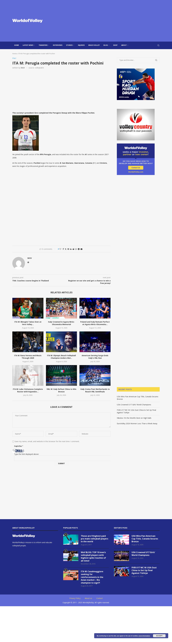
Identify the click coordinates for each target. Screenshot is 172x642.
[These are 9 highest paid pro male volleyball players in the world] (70, 540)
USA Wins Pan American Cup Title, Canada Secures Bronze (145, 539)
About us (88, 598)
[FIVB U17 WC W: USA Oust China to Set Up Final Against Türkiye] (121, 571)
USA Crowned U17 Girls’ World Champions (134, 404)
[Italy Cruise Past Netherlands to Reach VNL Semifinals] (95, 375)
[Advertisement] (111, 20)
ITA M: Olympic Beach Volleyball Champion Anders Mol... (61, 356)
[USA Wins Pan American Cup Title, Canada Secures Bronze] (121, 540)
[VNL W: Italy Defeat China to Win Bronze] (61, 375)
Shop (115, 45)
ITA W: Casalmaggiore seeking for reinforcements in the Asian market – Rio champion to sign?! (92, 577)
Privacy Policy (74, 598)
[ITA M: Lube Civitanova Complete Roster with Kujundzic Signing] (27, 375)
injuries (81, 45)
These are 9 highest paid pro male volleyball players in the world (94, 539)
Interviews (57, 45)
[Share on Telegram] (79, 249)
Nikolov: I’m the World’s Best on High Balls (134, 418)
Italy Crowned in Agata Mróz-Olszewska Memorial (61, 323)
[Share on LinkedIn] (71, 249)
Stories (69, 45)
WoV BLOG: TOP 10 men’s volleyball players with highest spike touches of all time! (93, 556)
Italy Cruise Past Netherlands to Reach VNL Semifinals (95, 390)
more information (144, 636)
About (124, 45)
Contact (99, 598)
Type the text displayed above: (26, 454)
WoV (23, 68)
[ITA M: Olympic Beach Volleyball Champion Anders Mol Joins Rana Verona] (61, 341)
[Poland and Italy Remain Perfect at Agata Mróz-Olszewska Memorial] (95, 308)
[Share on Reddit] (73, 249)
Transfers (43, 45)
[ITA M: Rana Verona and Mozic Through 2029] (27, 341)
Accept (159, 636)
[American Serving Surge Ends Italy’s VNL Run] (95, 341)
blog (106, 45)
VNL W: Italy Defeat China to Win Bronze (61, 390)
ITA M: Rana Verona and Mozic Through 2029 (28, 356)
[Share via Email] (81, 249)
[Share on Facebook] (63, 249)
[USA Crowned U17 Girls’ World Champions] (121, 556)
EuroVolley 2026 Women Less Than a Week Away (137, 423)
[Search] (158, 45)
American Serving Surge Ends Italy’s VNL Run (95, 356)
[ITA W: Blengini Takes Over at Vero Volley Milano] (27, 308)
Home (16, 45)
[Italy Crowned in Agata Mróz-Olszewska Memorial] (61, 308)
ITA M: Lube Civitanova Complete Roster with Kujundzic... (28, 390)
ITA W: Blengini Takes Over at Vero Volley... (27, 323)
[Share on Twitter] (65, 249)
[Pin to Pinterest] (68, 249)
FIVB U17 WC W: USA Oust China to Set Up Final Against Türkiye (144, 570)
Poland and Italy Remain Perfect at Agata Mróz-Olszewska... (95, 323)
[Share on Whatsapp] (76, 249)
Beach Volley (94, 45)
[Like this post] (60, 249)
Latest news (28, 45)
